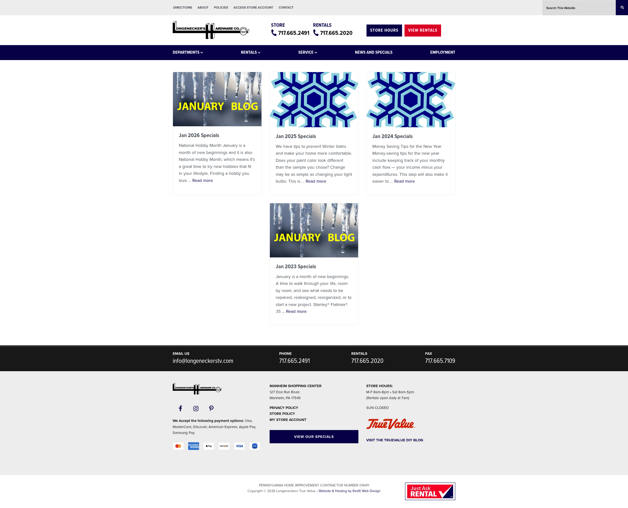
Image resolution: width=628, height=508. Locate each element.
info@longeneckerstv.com (203, 361)
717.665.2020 (336, 33)
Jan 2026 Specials (199, 135)
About (203, 8)
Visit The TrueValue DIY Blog (394, 440)
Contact (286, 8)
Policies (221, 8)
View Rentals (422, 30)
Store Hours (384, 30)
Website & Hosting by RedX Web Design (349, 491)
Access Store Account (253, 8)
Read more (202, 180)
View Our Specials (314, 436)
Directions (182, 8)
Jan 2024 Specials (392, 136)
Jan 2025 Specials (296, 136)
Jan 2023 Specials (296, 266)
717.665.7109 (440, 361)
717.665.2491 (293, 33)
